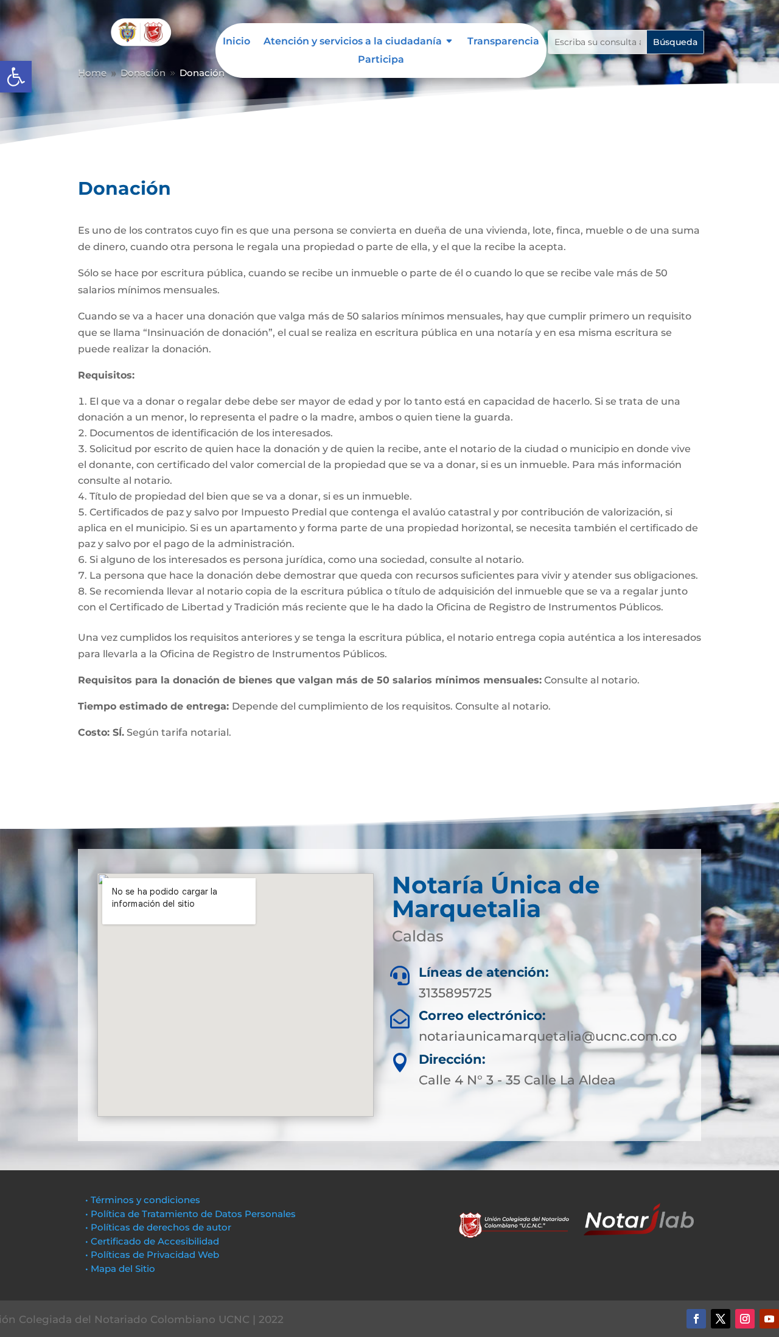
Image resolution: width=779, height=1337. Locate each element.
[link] (16, 77)
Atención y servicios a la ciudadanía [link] (353, 42)
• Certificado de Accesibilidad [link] (152, 1241)
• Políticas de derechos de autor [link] (158, 1227)
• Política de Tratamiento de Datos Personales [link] (190, 1214)
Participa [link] (381, 60)
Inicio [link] (236, 42)
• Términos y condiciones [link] (142, 1200)
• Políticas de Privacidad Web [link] (152, 1254)
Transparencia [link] (503, 42)
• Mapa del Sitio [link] (121, 1268)
